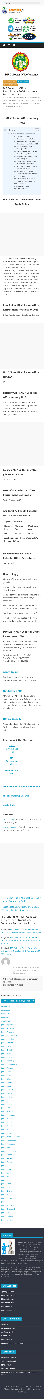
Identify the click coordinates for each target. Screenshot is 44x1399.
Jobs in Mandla (7, 1122)
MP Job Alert (6, 1365)
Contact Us (5, 1336)
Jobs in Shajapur (7, 1191)
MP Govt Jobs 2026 (10, 85)
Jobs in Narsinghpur (9, 1140)
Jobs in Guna (6, 1086)
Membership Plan (8, 1328)
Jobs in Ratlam (7, 1166)
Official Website (23, 189)
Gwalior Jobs (6, 1021)
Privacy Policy (6, 1339)
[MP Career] (3, 45)
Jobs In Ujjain (6, 1213)
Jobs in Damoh (23, 82)
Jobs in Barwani (7, 1043)
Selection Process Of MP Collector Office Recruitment (27, 172)
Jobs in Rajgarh (7, 1162)
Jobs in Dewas (6, 1075)
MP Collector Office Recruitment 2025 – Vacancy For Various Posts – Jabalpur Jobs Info (20, 940)
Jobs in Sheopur (7, 1194)
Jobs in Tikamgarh (8, 1209)
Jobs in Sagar (6, 1173)
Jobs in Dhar (6, 1079)
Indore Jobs (5, 1014)
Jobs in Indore (6, 1097)
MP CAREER (20, 98)
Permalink (20, 973)
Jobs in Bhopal (7, 1053)
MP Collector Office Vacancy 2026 (23, 134)
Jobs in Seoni (6, 1184)
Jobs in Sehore (7, 1180)
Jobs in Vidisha (7, 1220)
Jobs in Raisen (6, 1158)
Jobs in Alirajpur (7, 1028)
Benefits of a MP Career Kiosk (12, 1343)
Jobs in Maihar (7, 1119)
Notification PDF (23, 186)
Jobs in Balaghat (7, 1039)
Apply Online (22, 184)
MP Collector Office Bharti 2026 (26, 103)
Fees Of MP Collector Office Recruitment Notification (26, 162)
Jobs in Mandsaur (8, 1126)
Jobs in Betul (6, 1046)
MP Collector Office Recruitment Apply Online (26, 137)
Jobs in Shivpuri (7, 1198)
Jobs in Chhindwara (9, 1064)
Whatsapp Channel (8, 1357)
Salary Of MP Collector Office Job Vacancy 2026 (27, 157)
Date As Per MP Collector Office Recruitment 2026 (26, 180)
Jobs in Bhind (6, 1050)
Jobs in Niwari (6, 1147)
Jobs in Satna (6, 1176)
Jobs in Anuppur (7, 1032)
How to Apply (21, 176)
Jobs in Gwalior (7, 1090)
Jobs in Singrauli (7, 1205)
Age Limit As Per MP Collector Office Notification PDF (27, 167)
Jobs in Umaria (7, 1216)
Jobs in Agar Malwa (8, 1025)
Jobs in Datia (6, 1072)
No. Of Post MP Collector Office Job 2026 (25, 147)
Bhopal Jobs (6, 1010)
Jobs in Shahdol (7, 1187)
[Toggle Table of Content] (35, 130)
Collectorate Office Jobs (17, 100)
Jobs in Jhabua (7, 1104)
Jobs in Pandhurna (8, 1151)
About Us (4, 1324)
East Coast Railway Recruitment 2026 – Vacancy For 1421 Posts (21, 908)
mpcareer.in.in (7, 1306)
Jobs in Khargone (8, 1115)
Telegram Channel (8, 1361)
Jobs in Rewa (6, 1169)
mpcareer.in (8, 819)
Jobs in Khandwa (7, 1111)
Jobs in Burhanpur (8, 1057)
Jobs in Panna (6, 1155)
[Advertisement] (22, 234)
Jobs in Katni (6, 1108)
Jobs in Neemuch (8, 1144)
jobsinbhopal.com (8, 1310)
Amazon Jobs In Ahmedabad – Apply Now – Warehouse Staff (21, 899)
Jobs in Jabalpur (7, 1100)
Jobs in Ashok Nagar (9, 1035)
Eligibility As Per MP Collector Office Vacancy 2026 (27, 152)
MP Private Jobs (7, 1006)
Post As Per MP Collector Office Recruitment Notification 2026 (27, 142)
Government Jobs (9, 82)
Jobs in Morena (7, 1133)
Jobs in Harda (6, 1093)
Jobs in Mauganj (7, 1129)
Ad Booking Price (7, 1332)
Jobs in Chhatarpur (8, 1061)
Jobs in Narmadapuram (10, 1137)
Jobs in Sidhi (6, 1202)
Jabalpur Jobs (6, 1017)
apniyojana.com (10, 827)
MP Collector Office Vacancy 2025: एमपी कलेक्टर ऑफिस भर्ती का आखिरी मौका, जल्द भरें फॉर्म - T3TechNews (21, 951)
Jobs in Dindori (7, 1082)
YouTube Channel (8, 1369)
